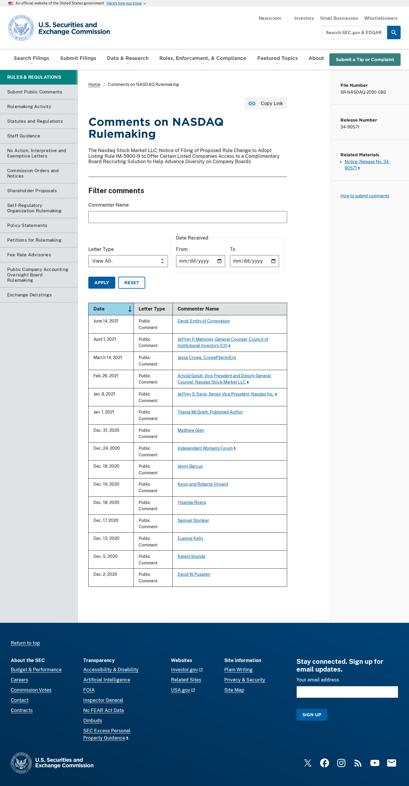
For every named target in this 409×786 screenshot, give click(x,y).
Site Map (234, 690)
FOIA (89, 690)
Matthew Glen (191, 430)
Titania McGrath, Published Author (210, 411)
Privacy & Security (244, 680)
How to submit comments (364, 195)
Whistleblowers (381, 18)
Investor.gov (184, 670)
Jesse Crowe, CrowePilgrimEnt (207, 357)
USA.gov (180, 690)
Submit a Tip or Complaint (365, 59)
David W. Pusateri (194, 574)
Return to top (25, 643)
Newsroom (270, 18)
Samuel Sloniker (193, 520)
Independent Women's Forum (205, 448)
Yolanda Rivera (192, 502)
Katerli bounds (191, 556)
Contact (19, 700)
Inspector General (103, 700)
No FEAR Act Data (103, 710)
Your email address (317, 680)
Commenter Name (108, 205)
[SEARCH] (394, 32)
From (182, 249)
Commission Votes (31, 690)
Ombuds (92, 720)
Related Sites (186, 680)
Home (94, 84)
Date (113, 308)
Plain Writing (238, 670)
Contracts (22, 710)
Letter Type (101, 249)
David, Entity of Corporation (204, 320)
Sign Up (311, 714)
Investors (304, 18)
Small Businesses (339, 18)
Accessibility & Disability (111, 670)
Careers (19, 680)
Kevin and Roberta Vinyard (203, 484)
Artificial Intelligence (106, 680)
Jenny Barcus (190, 466)
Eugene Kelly (190, 538)
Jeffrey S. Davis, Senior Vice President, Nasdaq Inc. (226, 393)
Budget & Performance (36, 670)
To (232, 249)
